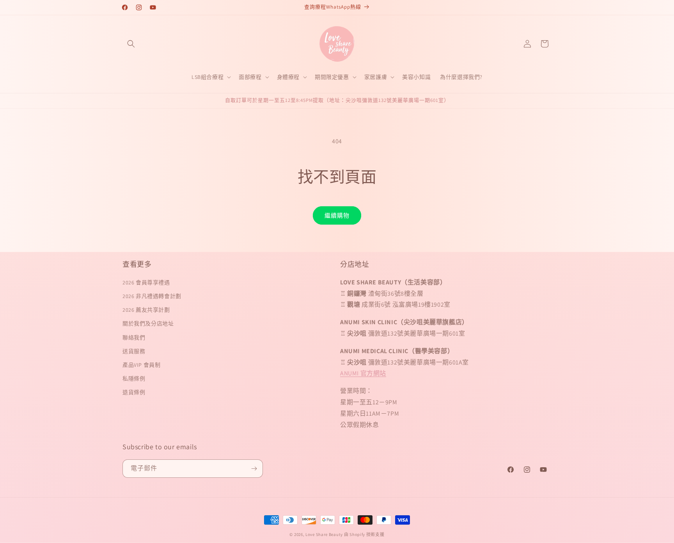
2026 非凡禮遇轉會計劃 (151, 296)
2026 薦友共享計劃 (146, 309)
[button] (131, 43)
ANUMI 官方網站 (363, 373)
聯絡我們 (133, 337)
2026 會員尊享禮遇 (146, 282)
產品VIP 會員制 (141, 364)
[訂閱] (254, 468)
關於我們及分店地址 (148, 323)
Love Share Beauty (324, 534)
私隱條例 (133, 378)
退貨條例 (133, 392)
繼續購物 (337, 215)
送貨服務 (133, 351)
